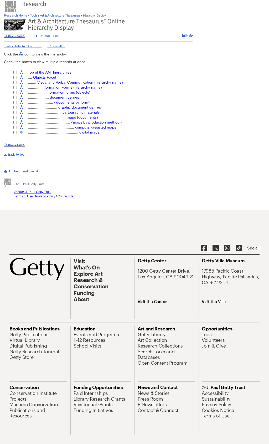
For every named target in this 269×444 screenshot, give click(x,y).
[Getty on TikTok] (239, 248)
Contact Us (65, 196)
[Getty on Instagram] (227, 248)
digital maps (89, 132)
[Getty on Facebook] (204, 248)
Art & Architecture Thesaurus (60, 15)
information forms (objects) (68, 92)
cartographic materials (81, 112)
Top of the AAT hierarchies (49, 72)
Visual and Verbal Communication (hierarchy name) (80, 82)
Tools (33, 15)
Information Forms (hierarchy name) (72, 87)
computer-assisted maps (95, 127)
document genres (64, 97)
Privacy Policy (45, 196)
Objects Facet (44, 77)
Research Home (16, 15)
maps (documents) (82, 117)
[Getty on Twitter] (216, 248)
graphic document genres (79, 107)
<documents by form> (72, 102)
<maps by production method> (96, 122)
